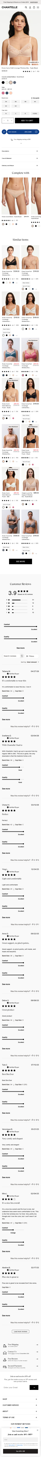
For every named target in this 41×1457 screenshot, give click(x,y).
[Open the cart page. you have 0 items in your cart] (34, 7)
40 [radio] (35, 101)
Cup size (4, 110)
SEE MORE (20, 561)
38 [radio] (25, 101)
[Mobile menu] (38, 7)
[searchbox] (11, 656)
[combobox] (30, 662)
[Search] (26, 7)
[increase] (11, 120)
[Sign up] (34, 1387)
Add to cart (27, 120)
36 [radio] (16, 101)
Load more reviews (20, 1331)
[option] (3, 82)
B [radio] (6, 113)
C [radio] (15, 113)
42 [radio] (6, 106)
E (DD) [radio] (35, 113)
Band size (5, 98)
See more (20, 648)
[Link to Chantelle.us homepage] (10, 7)
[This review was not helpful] (36, 726)
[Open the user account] (30, 7)
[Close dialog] (37, 1430)
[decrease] (4, 120)
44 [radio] (16, 106)
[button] (36, 132)
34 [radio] (6, 101)
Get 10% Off (20, 1451)
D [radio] (25, 113)
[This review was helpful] (32, 726)
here (12, 1353)
